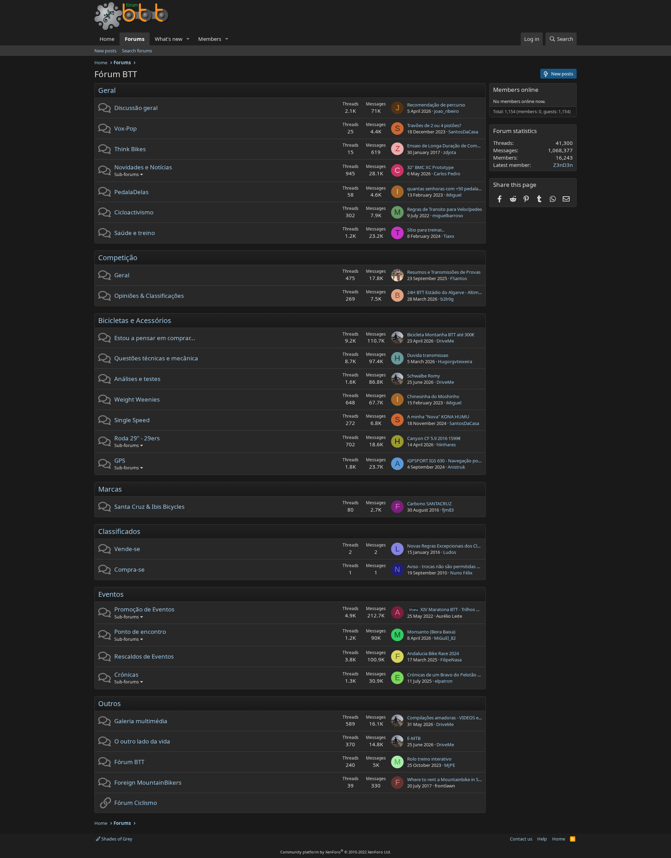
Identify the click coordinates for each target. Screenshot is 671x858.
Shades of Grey (116, 839)
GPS (119, 460)
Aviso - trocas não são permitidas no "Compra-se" (458, 566)
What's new (168, 38)
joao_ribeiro (446, 111)
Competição (117, 257)
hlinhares (446, 444)
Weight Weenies (137, 399)
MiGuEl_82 (445, 638)
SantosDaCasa (463, 132)
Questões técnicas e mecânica (156, 358)
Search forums (137, 50)
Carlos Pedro (447, 173)
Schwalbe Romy (423, 376)
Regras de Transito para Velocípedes (444, 209)
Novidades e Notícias (143, 167)
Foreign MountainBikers (147, 782)
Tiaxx (448, 236)
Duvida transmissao (427, 355)
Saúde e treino (134, 233)
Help (542, 839)
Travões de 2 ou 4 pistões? (434, 125)
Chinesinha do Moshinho (433, 396)
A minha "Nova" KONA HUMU (438, 416)
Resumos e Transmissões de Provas (444, 272)
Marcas (110, 489)
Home (107, 38)
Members (209, 38)
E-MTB (413, 738)
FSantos (458, 278)
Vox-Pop (125, 128)
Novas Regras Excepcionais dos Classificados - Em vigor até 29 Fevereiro (481, 546)
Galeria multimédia (140, 721)
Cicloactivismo (133, 212)
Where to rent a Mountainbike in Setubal (449, 779)
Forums (134, 38)
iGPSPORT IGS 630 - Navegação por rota (448, 460)
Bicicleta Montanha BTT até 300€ (440, 334)
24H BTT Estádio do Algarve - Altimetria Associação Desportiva (471, 292)
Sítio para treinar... (425, 230)
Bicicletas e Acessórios (134, 320)
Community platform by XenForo (335, 852)
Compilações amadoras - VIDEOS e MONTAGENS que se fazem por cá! (479, 717)
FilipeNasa (451, 660)
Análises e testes (137, 379)
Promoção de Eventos (144, 609)
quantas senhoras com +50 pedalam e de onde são (459, 188)
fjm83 (448, 510)
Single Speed (132, 420)
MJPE (449, 765)
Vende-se (127, 549)
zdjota (449, 152)
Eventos (111, 594)
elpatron (444, 681)
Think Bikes (130, 149)
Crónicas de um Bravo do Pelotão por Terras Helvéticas (464, 675)
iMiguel (453, 195)
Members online (516, 90)
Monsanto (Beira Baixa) (431, 632)
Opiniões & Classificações (149, 296)
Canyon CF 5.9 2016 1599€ (434, 438)
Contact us (521, 839)
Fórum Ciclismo (135, 803)
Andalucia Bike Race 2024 (433, 653)
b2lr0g (447, 299)
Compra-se (129, 569)
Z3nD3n (563, 164)
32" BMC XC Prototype (430, 167)
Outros (109, 703)
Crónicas (126, 674)
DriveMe (445, 341)
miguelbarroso (447, 215)
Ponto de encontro (140, 632)
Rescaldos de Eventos (144, 656)
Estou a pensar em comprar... (154, 338)
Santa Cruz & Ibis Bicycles (149, 507)
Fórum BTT (129, 762)
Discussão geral (136, 108)
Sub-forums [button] (126, 174)
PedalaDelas (131, 192)
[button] (188, 38)
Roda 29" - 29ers (137, 438)
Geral (107, 90)
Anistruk (456, 467)
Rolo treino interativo (429, 759)
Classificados (119, 531)
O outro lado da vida (142, 741)
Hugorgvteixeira (455, 361)
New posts (105, 50)
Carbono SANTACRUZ (429, 503)
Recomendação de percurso (436, 105)
